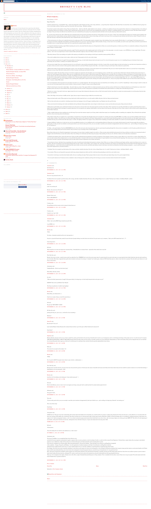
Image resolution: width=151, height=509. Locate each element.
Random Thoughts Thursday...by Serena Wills (16, 71)
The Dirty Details (9, 159)
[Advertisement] (59, 492)
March (8, 102)
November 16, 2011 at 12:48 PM (56, 299)
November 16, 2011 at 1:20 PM (56, 343)
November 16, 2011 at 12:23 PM (56, 169)
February (9, 105)
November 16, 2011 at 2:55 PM (56, 371)
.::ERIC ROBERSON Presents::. (12, 149)
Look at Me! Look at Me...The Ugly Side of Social (15, 132)
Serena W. (49, 321)
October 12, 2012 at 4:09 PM (55, 432)
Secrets (7, 82)
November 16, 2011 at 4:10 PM (56, 409)
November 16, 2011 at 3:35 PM (56, 387)
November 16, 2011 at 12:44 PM (56, 273)
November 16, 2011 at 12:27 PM (56, 181)
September (9, 90)
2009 (6, 111)
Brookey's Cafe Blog (75, 6)
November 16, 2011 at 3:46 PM (56, 394)
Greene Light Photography (11, 140)
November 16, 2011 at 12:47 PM (56, 288)
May (8, 98)
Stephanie (49, 335)
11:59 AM (55, 19)
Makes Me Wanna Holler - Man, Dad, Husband (15, 131)
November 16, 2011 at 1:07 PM (56, 317)
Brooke (48, 229)
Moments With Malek (10, 125)
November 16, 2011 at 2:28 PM (56, 362)
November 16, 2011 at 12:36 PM (56, 243)
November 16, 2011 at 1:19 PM (56, 332)
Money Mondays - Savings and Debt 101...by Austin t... (18, 69)
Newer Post (49, 466)
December (9, 65)
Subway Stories (8, 136)
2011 (6, 64)
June (8, 96)
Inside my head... (9, 144)
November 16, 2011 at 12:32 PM (56, 226)
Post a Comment (50, 463)
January (8, 107)
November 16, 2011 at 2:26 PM (56, 351)
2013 (6, 60)
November (9, 67)
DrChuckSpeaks (9, 120)
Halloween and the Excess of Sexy (13, 86)
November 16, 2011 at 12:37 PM (56, 251)
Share (48, 478)
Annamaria (49, 165)
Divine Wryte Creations (10, 135)
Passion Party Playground (11, 154)
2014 (6, 58)
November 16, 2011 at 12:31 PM (56, 215)
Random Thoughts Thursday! (12, 77)
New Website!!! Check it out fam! (11, 150)
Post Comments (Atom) (58, 469)
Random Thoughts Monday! (12, 84)
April (8, 100)
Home (97, 466)
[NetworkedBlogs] (22, 184)
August (8, 92)
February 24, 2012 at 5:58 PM (55, 421)
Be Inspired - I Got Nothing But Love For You (16, 79)
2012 (6, 62)
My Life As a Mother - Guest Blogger (14, 75)
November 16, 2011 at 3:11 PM (56, 379)
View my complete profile (10, 51)
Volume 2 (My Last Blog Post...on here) (13, 146)
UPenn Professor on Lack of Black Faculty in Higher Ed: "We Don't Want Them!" (20, 121)
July (8, 94)
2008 (6, 113)
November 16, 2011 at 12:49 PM (56, 306)
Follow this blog (22, 186)
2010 (6, 109)
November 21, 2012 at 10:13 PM (56, 460)
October (8, 88)
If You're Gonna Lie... (52, 16)
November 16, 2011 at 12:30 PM (56, 207)
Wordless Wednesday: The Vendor (11, 141)
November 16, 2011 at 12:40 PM (56, 262)
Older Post (145, 466)
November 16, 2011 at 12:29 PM (56, 199)
